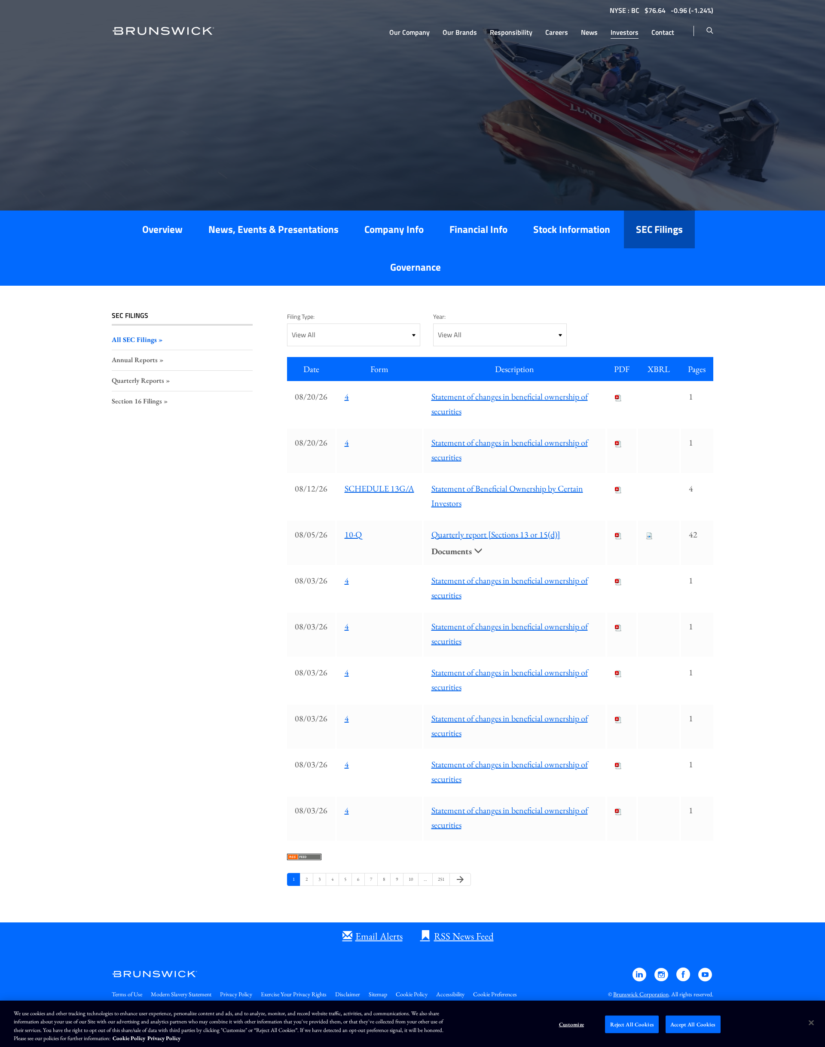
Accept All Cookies (692, 1024)
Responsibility (511, 32)
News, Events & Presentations (273, 229)
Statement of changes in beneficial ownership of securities (509, 404)
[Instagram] (662, 978)
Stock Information (571, 229)
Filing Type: (301, 316)
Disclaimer (347, 994)
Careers (556, 32)
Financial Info (478, 229)
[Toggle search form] (709, 30)
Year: (439, 316)
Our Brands (460, 32)
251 (441, 879)
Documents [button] (452, 551)
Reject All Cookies (632, 1024)
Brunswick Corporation (641, 994)
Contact (662, 32)
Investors (625, 32)
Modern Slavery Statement (181, 994)
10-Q (353, 534)
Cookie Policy (412, 994)
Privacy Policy (236, 994)
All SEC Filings (134, 339)
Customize (571, 1024)
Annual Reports (135, 359)
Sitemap (378, 994)
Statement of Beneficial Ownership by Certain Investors (507, 496)
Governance (415, 267)
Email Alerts (379, 936)
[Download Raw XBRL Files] (649, 534)
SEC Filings (659, 229)
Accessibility (450, 994)
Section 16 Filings (137, 401)
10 (412, 879)
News (589, 32)
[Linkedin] (640, 978)
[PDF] (618, 396)
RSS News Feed (464, 936)
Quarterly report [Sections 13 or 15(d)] (495, 534)
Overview (162, 229)
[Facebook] (684, 978)
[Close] (811, 1022)
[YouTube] (705, 978)
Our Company (409, 32)
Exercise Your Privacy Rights (294, 994)
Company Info (394, 229)
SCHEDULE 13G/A (379, 488)
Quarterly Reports (138, 380)
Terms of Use (127, 994)
